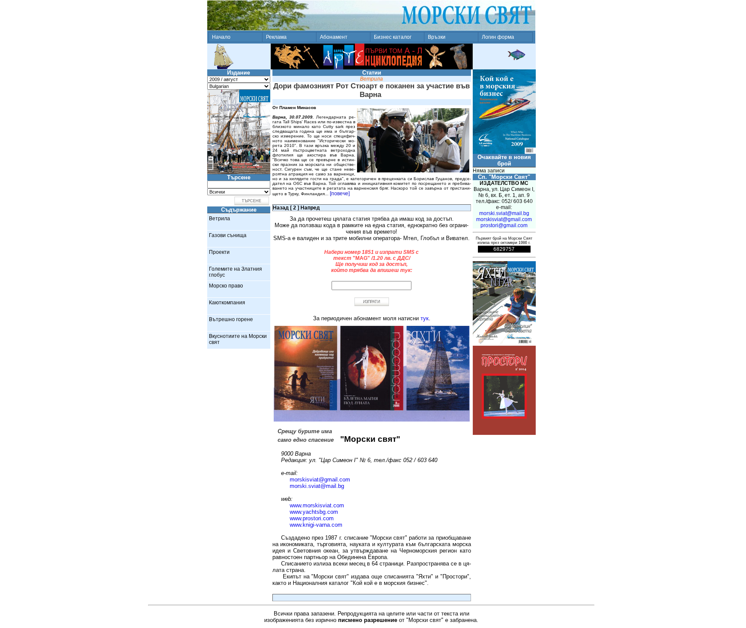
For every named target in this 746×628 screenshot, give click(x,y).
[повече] (340, 194)
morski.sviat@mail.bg (317, 486)
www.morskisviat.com (317, 505)
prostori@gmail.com (504, 225)
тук (424, 318)
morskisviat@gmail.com (320, 479)
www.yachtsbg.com (314, 512)
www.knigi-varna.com (316, 525)
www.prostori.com (312, 518)
